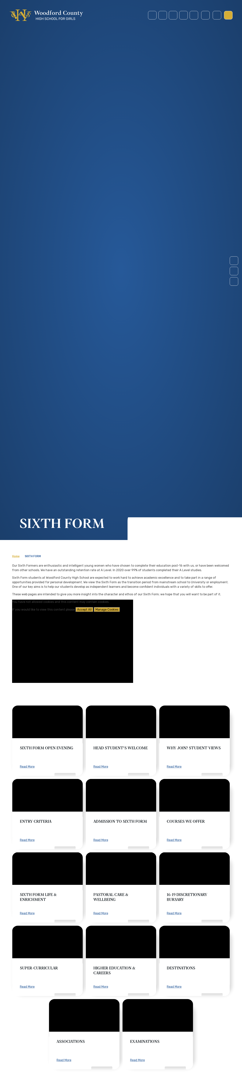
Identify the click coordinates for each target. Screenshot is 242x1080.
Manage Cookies (106, 609)
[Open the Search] (205, 15)
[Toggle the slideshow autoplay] (234, 281)
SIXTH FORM (33, 556)
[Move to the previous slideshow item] (234, 271)
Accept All (84, 609)
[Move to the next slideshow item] (234, 261)
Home (15, 556)
